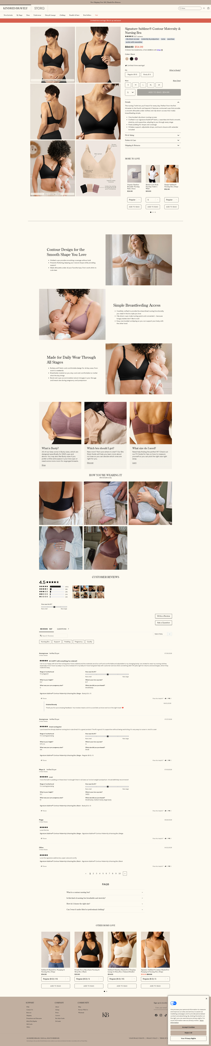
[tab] (150, 212)
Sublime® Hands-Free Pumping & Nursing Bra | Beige (53, 971)
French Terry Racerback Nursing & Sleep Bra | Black (87, 971)
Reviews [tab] (44, 629)
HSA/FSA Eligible (31, 1021)
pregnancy (79, 642)
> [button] (124, 873)
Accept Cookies (188, 1027)
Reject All (188, 1033)
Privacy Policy (152, 1038)
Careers (57, 1015)
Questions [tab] (61, 629)
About (57, 1007)
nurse (163, 39)
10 (120, 873)
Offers (28, 1027)
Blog (79, 1007)
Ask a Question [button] (163, 623)
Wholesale (81, 1012)
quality (89, 642)
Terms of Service (166, 1038)
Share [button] (45, 698)
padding (67, 642)
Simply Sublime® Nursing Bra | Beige (171, 186)
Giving (57, 1010)
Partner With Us (83, 1010)
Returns (28, 1012)
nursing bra (45, 642)
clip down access (132, 39)
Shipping (29, 1015)
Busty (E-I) (147, 74)
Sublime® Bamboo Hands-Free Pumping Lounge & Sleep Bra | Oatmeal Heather (122, 971)
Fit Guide (58, 1021)
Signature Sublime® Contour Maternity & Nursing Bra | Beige (60, 693)
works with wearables (134, 42)
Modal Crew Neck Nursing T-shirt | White (152, 187)
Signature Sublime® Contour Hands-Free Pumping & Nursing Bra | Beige (155, 971)
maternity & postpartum (150, 39)
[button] (19, 15)
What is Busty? (175, 70)
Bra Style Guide (60, 1018)
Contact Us (29, 1010)
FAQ (27, 1007)
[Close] (206, 998)
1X (159, 85)
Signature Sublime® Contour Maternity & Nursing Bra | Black (60, 806)
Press (56, 1012)
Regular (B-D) (132, 74)
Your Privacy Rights (136, 1038)
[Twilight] (136, 59)
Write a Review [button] (163, 616)
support (57, 642)
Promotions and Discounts (34, 1018)
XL (151, 85)
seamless (170, 39)
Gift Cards (29, 1024)
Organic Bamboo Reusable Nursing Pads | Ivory (133, 187)
